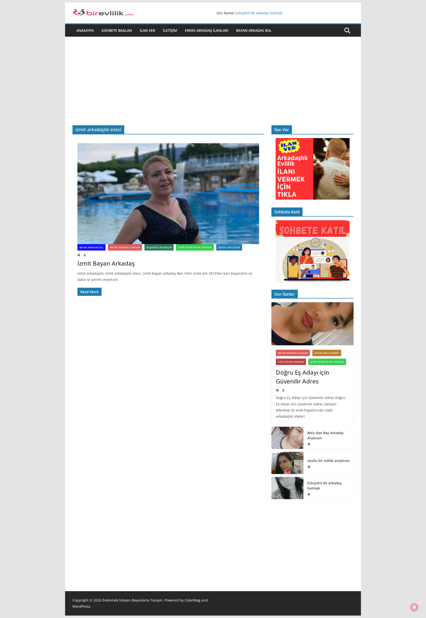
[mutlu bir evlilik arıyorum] (287, 463)
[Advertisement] (213, 88)
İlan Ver (147, 30)
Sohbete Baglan (117, 30)
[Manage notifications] (414, 607)
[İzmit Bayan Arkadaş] (168, 193)
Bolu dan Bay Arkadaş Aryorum (325, 435)
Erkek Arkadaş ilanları (206, 30)
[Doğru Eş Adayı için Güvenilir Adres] (312, 323)
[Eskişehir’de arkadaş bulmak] (287, 488)
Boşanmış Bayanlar (159, 247)
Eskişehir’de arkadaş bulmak (258, 13)
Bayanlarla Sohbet (326, 353)
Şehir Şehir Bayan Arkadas (195, 247)
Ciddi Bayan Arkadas (291, 362)
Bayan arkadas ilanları (125, 247)
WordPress (81, 606)
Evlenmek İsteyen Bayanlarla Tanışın (132, 600)
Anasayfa (85, 30)
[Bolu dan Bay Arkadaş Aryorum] (287, 438)
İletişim (170, 30)
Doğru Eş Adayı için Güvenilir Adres (302, 376)
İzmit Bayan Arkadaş (106, 263)
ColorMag (192, 600)
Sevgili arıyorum (229, 247)
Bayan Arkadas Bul (254, 30)
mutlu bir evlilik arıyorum (328, 460)
